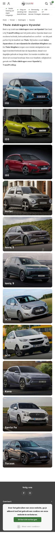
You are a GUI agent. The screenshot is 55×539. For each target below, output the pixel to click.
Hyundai (32, 20)
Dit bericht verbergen (27, 519)
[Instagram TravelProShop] (30, 493)
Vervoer (12, 20)
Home (5, 20)
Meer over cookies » (31, 526)
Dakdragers (22, 20)
